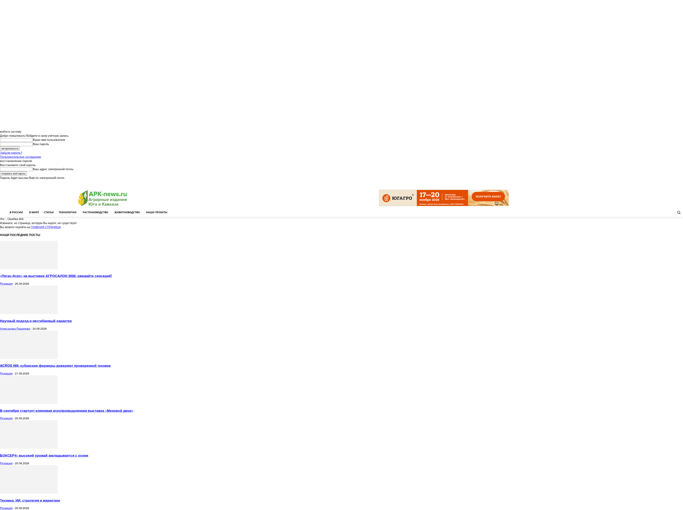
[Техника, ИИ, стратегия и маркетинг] (29, 492)
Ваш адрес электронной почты (53, 169)
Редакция (6, 283)
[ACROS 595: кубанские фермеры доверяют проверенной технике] (29, 358)
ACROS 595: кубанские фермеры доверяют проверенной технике (55, 365)
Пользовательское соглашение (20, 157)
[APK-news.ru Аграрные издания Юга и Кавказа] (102, 198)
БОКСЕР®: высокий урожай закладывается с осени (44, 455)
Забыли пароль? (11, 153)
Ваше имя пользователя (49, 140)
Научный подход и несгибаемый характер (36, 320)
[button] (678, 212)
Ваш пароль (41, 144)
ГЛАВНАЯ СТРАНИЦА (46, 227)
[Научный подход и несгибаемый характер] (29, 313)
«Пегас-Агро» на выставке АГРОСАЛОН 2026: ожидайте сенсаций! (56, 275)
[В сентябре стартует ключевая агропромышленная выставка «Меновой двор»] (29, 403)
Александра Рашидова (15, 328)
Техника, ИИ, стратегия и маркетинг (30, 500)
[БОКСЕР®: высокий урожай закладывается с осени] (29, 447)
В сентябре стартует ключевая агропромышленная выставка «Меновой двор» (66, 410)
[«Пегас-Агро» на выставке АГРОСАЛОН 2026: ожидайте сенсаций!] (29, 268)
